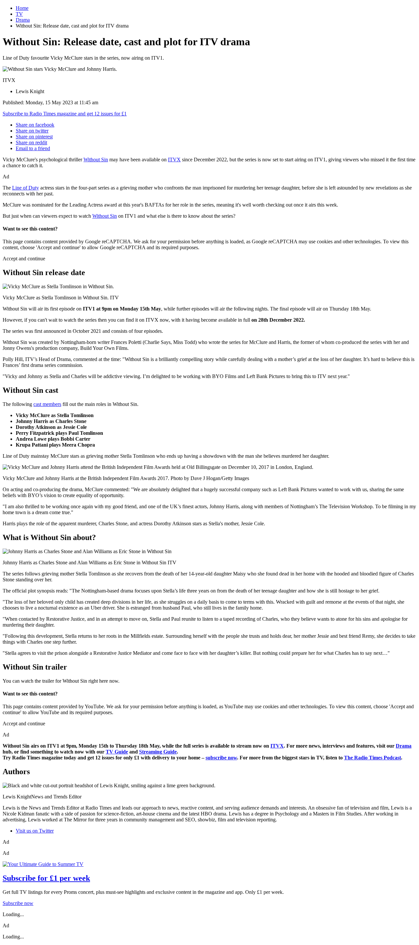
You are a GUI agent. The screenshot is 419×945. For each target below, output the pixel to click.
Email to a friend (33, 148)
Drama (23, 20)
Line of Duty (25, 188)
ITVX (174, 159)
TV (19, 14)
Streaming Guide (158, 751)
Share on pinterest (34, 136)
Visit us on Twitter (35, 831)
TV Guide (117, 751)
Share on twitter (32, 130)
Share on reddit (31, 142)
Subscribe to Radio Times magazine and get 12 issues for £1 (65, 113)
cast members (47, 404)
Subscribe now (18, 903)
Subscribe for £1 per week (46, 878)
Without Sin (95, 159)
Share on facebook (35, 125)
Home (22, 8)
